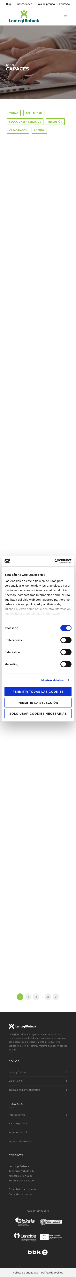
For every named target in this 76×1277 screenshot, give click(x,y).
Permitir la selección (38, 702)
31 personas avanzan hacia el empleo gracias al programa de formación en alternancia (36, 391)
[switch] (66, 640)
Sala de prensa (46, 4)
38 (48, 996)
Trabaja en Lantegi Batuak (24, 1090)
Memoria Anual (18, 1132)
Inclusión (55, 121)
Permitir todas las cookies (38, 691)
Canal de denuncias (20, 1194)
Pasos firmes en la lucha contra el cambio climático (34, 296)
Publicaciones (24, 4)
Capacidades (18, 130)
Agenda (39, 130)
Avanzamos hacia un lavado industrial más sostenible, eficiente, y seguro (35, 765)
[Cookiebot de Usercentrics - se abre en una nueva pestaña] (55, 560)
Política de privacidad (25, 1272)
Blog (8, 4)
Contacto (64, 4)
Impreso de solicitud (21, 1141)
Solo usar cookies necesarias (38, 713)
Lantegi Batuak (17, 1072)
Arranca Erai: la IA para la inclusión (33, 950)
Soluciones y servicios (25, 121)
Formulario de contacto (22, 1189)
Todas (13, 113)
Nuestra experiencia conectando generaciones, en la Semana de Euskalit (36, 859)
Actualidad (34, 113)
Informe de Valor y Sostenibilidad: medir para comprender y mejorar (34, 205)
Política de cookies (52, 1272)
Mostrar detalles (52, 680)
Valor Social (16, 1081)
